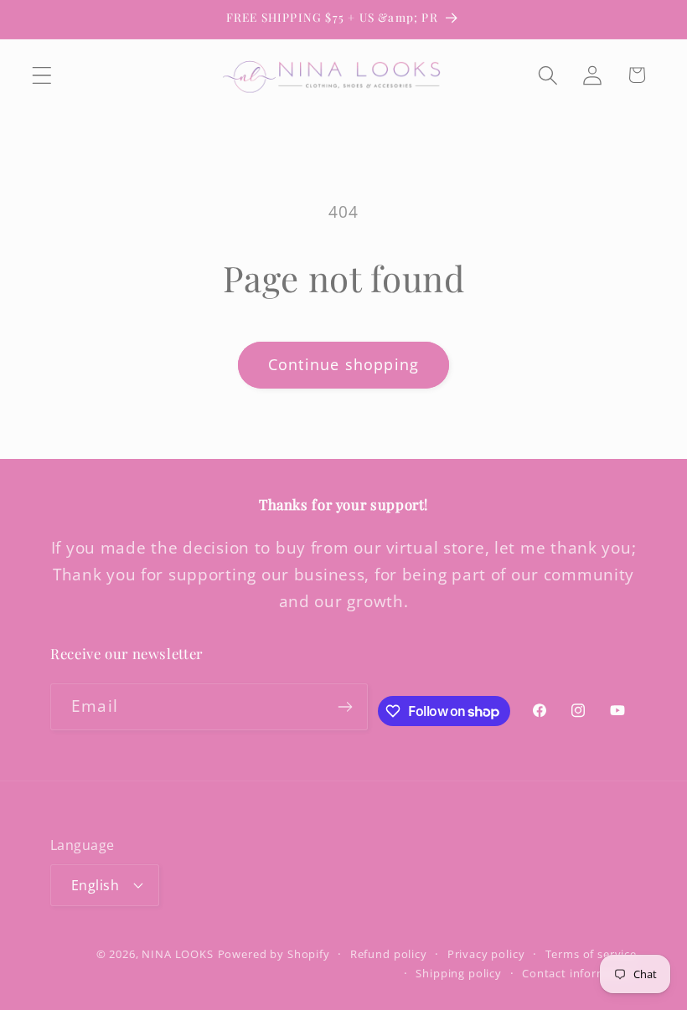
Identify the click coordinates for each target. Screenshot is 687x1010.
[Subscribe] (345, 706)
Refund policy (388, 953)
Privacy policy (486, 953)
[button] (42, 75)
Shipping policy (459, 973)
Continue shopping (343, 364)
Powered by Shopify (274, 953)
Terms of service (591, 953)
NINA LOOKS (177, 953)
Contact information (579, 973)
